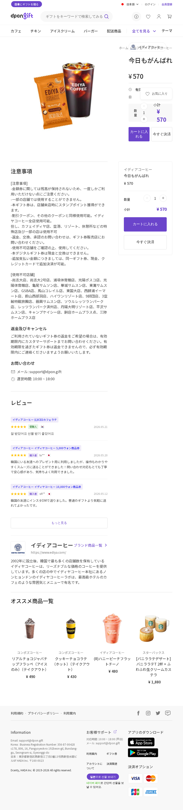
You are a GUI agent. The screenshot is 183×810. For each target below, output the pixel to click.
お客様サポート (99, 732)
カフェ (138, 48)
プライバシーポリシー (43, 713)
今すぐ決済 (162, 134)
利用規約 (17, 713)
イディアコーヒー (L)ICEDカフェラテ (34, 419)
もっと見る (59, 523)
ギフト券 (111, 753)
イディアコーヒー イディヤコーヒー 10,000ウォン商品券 (46, 487)
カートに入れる (139, 134)
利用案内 (69, 713)
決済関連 (111, 763)
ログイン (150, 4)
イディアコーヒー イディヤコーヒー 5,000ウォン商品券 (45, 448)
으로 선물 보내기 (103, 776)
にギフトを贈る (27, 4)
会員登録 (167, 4)
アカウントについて (94, 766)
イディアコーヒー (160, 48)
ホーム (123, 48)
